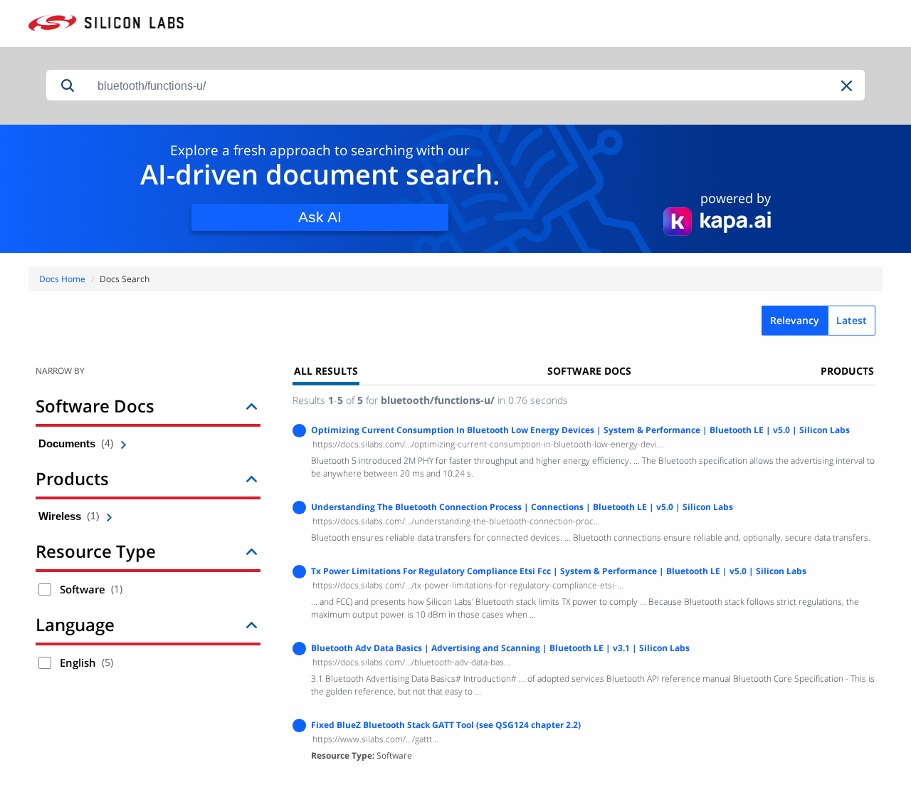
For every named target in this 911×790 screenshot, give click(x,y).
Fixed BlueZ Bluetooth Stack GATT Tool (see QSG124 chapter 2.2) (446, 725)
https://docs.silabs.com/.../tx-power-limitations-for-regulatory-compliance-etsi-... (467, 585)
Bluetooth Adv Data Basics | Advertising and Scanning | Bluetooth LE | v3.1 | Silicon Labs (500, 648)
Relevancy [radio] (794, 320)
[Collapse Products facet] (251, 478)
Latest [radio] (851, 320)
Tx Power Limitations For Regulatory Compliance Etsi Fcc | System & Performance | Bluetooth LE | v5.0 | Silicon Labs (558, 571)
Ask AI (320, 217)
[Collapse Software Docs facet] (251, 405)
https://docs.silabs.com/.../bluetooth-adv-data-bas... (411, 662)
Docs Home (62, 279)
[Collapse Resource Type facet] (251, 551)
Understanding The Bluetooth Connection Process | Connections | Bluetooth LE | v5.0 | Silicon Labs (522, 507)
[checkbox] (44, 589)
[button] (848, 86)
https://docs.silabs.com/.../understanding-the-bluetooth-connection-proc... (456, 521)
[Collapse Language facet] (251, 624)
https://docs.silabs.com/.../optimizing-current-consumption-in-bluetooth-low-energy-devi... (487, 444)
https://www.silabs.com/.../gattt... (375, 739)
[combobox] (477, 86)
